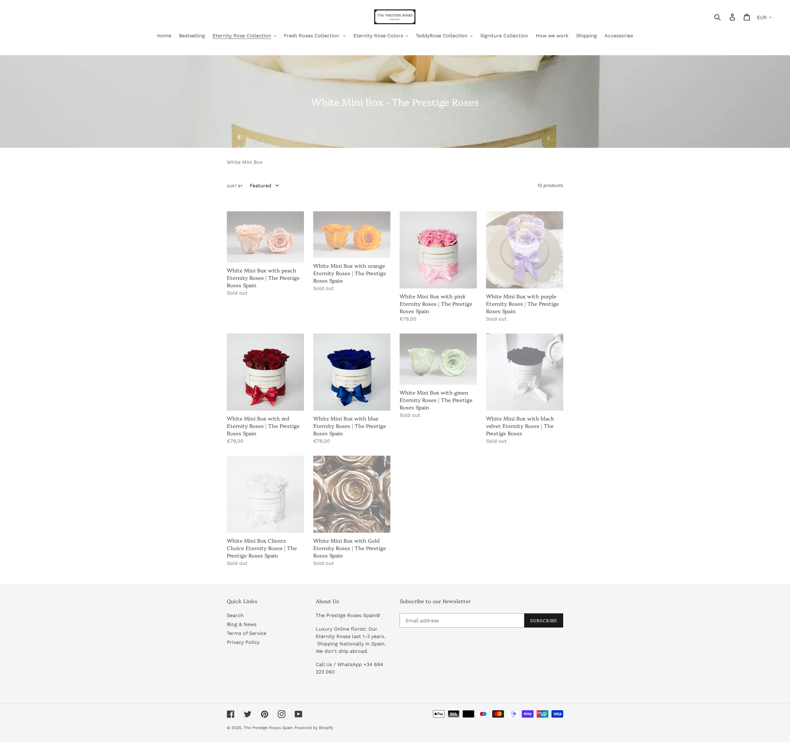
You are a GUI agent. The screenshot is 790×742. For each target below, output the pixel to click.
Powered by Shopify (313, 727)
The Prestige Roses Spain (268, 727)
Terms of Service (246, 633)
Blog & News (241, 624)
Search (235, 615)
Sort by (235, 186)
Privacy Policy (243, 642)
